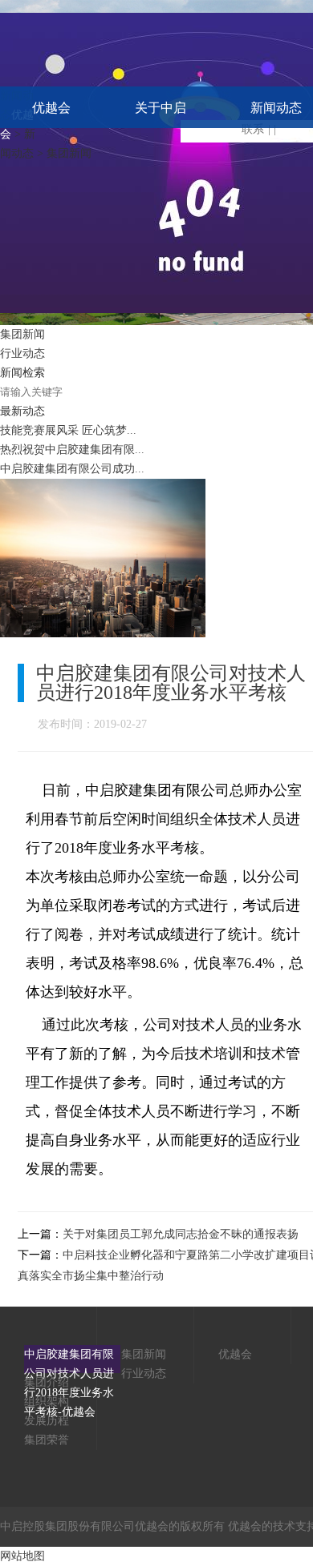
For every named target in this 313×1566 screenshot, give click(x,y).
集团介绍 (46, 1382)
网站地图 (22, 1556)
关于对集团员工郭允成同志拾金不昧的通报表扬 (181, 1234)
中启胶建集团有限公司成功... (72, 469)
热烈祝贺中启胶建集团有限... (72, 450)
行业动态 (22, 353)
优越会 (51, 107)
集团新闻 (22, 334)
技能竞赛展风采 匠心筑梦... (68, 430)
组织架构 (46, 1401)
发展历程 (46, 1421)
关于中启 (160, 107)
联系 (253, 129)
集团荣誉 (46, 1440)
